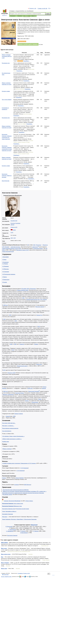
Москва (14, 229)
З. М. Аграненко (24, 468)
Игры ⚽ (33, 16)
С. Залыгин (35, 531)
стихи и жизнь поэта (12, 503)
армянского (35, 246)
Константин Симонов (12, 535)
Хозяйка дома (5, 441)
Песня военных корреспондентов (10, 428)
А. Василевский (24, 532)
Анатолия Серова (19, 393)
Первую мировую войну (22, 290)
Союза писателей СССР (8, 251)
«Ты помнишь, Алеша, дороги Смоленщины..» (13, 436)
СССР (12, 232)
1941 (16, 320)
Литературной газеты (22, 366)
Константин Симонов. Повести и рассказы (7, 175)
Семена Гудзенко (18, 413)
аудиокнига (20, 61)
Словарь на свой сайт (42, 8)
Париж (39, 399)
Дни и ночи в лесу (5, 554)
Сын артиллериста (6, 431)
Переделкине (35, 402)
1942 (39, 326)
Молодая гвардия (40, 306)
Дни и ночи (4, 548)
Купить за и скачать (28, 44)
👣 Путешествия (5, 574)
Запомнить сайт (32, 8)
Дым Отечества (5, 180)
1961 (13, 349)
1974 (20, 248)
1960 (15, 344)
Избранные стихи (12, 506)
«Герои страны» (29, 500)
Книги (26, 16)
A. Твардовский (12, 529)
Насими (4, 477)
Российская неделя (7, 494)
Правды (36, 344)
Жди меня (4, 516)
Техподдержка (20, 573)
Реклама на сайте (26, 573)
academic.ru (4, 15)
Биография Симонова (7, 514)
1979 (16, 227)
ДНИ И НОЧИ (4, 542)
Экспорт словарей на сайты (6, 576)
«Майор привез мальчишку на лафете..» (12, 438)
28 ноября (13, 220)
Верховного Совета (21, 250)
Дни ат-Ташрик (5, 562)
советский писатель (15, 246)
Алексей (44, 388)
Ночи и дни (4, 568)
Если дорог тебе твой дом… (9, 423)
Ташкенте (22, 344)
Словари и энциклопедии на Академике (21, 11)
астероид (16, 484)
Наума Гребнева (20, 477)
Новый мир (39, 364)
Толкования (12, 16)
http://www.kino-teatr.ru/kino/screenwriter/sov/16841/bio (16, 489)
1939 (10, 315)
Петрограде (33, 288)
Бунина (27, 400)
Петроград (13, 223)
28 (28, 244)
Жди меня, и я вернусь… (8, 425)
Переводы (20, 16)
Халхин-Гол (39, 315)
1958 (11, 344)
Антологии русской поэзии (22, 508)
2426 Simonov (27, 484)
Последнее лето (6, 63)
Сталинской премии (38, 248)
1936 (12, 238)
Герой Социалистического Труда (10, 248)
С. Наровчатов (9, 531)
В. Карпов (23, 531)
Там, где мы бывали (6, 99)
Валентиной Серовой (33, 391)
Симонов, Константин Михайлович (12, 500)
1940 (4, 319)
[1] (38, 246)
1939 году (30, 388)
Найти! (48, 13)
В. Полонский (9, 526)
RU (49, 8)
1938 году (5, 305)
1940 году (5, 391)
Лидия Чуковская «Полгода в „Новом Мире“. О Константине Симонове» (19, 519)
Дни (2, 556)
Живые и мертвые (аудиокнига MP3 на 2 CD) (6, 56)
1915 (16, 220)
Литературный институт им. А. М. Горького (36, 299)
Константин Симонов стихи (8, 508)
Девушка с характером (8, 394)
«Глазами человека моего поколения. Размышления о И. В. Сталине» (19, 463)
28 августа (13, 227)
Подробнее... (26, 61)
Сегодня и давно (6, 91)
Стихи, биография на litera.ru (9, 511)
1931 (23, 297)
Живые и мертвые (7, 448)
